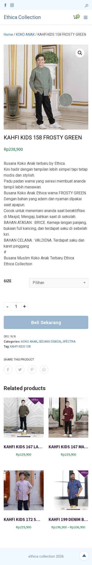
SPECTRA (69, 341)
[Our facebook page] (5, 5)
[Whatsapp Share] (44, 369)
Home (8, 34)
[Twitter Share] (20, 369)
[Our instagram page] (12, 5)
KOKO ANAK (25, 34)
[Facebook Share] (8, 369)
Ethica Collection (22, 17)
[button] (80, 53)
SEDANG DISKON (50, 341)
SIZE (7, 281)
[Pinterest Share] (32, 369)
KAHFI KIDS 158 (20, 346)
